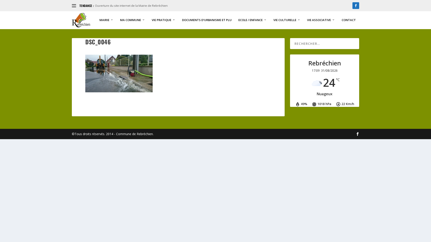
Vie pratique (161, 20)
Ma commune (130, 20)
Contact (349, 20)
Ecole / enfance (250, 20)
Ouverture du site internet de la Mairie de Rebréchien (131, 6)
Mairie (104, 20)
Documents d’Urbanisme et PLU (207, 20)
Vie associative (319, 20)
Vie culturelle (284, 20)
